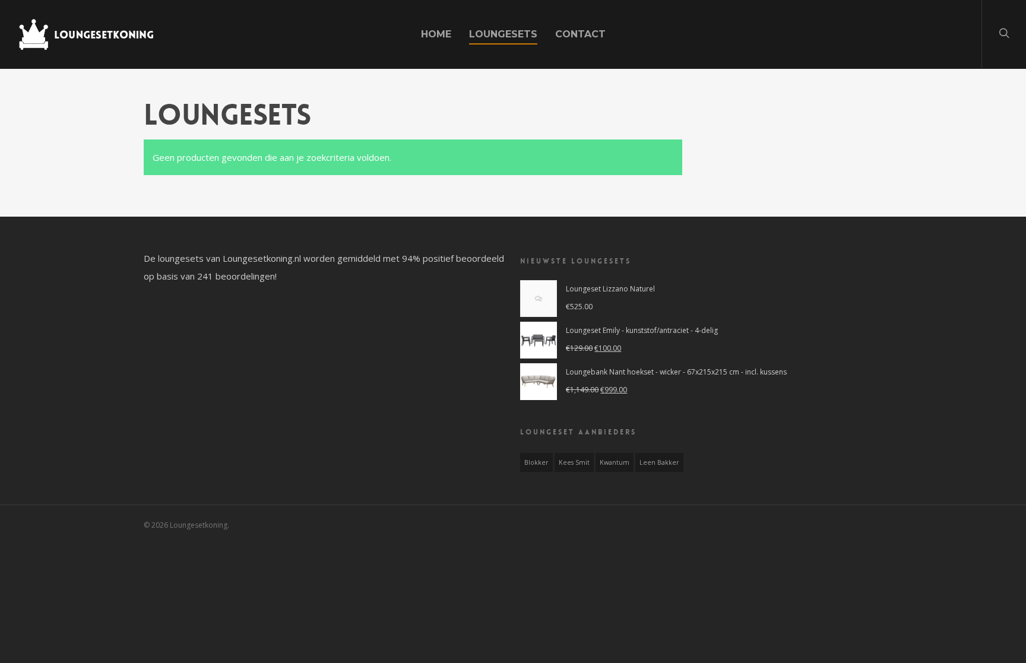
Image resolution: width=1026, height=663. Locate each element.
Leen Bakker (659, 462)
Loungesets (503, 34)
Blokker (536, 462)
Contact (580, 34)
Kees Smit (574, 462)
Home (436, 34)
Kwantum (614, 462)
